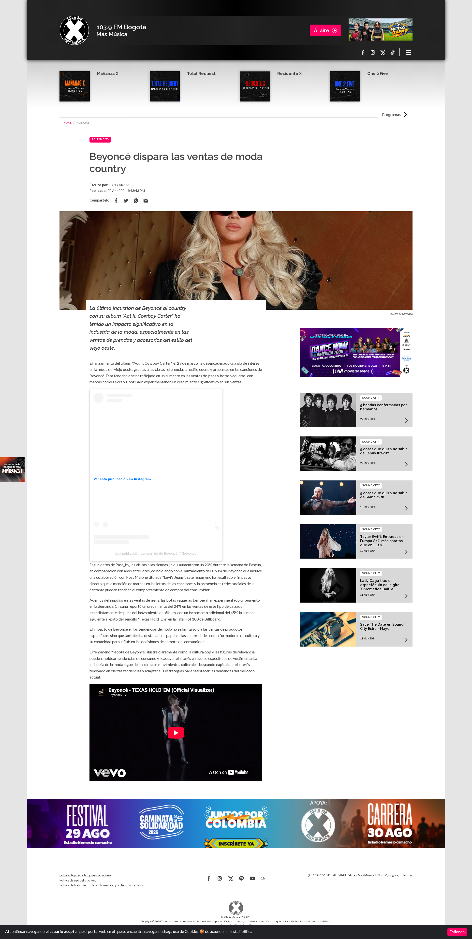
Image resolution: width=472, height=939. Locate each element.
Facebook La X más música (363, 52)
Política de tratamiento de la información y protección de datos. (101, 885)
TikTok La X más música (393, 52)
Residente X (289, 73)
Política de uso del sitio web (77, 880)
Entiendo (457, 932)
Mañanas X (107, 73)
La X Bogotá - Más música (74, 30)
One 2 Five (377, 73)
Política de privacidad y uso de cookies (85, 875)
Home (67, 122)
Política (245, 931)
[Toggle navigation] (409, 52)
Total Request (201, 73)
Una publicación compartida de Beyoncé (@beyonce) (156, 553)
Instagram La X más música (373, 52)
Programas (391, 114)
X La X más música (383, 52)
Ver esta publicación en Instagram (122, 479)
